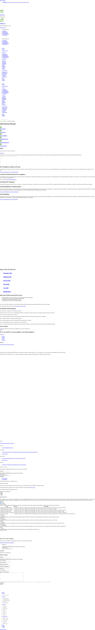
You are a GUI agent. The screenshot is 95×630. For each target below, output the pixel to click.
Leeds (3, 67)
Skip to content (2, 0)
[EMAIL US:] (1, 21)
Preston (3, 65)
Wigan (3, 64)
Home (3, 48)
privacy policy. (32, 487)
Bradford (3, 68)
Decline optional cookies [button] (13, 489)
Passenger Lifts (4, 71)
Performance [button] (2, 517)
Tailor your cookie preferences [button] (5, 491)
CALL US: (2, 14)
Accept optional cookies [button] (4, 489)
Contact (3, 80)
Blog (3, 78)
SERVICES (5, 121)
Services (3, 52)
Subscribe (2, 476)
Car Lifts (3, 75)
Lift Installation (4, 41)
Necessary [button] (2, 502)
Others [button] (1, 527)
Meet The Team (5, 50)
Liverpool (4, 61)
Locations (4, 59)
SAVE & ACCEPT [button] (3, 530)
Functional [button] (2, 514)
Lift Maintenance (5, 42)
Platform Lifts (4, 72)
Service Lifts (4, 73)
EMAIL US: (2, 23)
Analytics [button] (1, 521)
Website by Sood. (21, 481)
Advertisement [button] (2, 524)
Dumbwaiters (4, 76)
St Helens (4, 60)
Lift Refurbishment (5, 43)
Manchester (4, 62)
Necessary (3, 503)
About (3, 49)
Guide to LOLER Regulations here (10, 179)
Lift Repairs (4, 40)
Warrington (4, 63)
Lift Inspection (4, 44)
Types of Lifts (4, 70)
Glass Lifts (4, 74)
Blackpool (4, 66)
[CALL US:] (1, 12)
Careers (3, 79)
